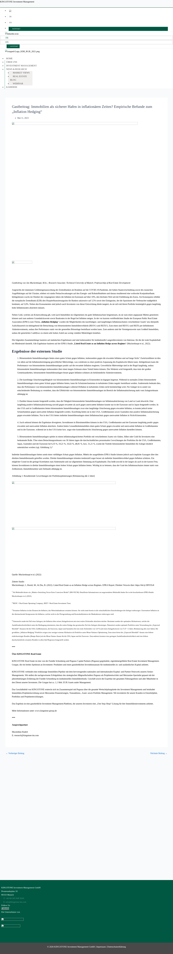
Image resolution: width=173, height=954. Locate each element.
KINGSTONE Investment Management (17, 2)
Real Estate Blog (18, 78)
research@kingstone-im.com (26, 735)
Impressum (101, 947)
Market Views (21, 73)
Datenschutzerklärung (116, 947)
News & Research (16, 69)
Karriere (11, 87)
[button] (68, 69)
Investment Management (21, 65)
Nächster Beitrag (158, 753)
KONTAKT (16, 29)
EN (10, 23)
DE (10, 17)
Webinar (18, 83)
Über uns (11, 62)
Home (9, 58)
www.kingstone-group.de (46, 711)
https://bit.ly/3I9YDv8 (144, 585)
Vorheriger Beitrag (15, 753)
